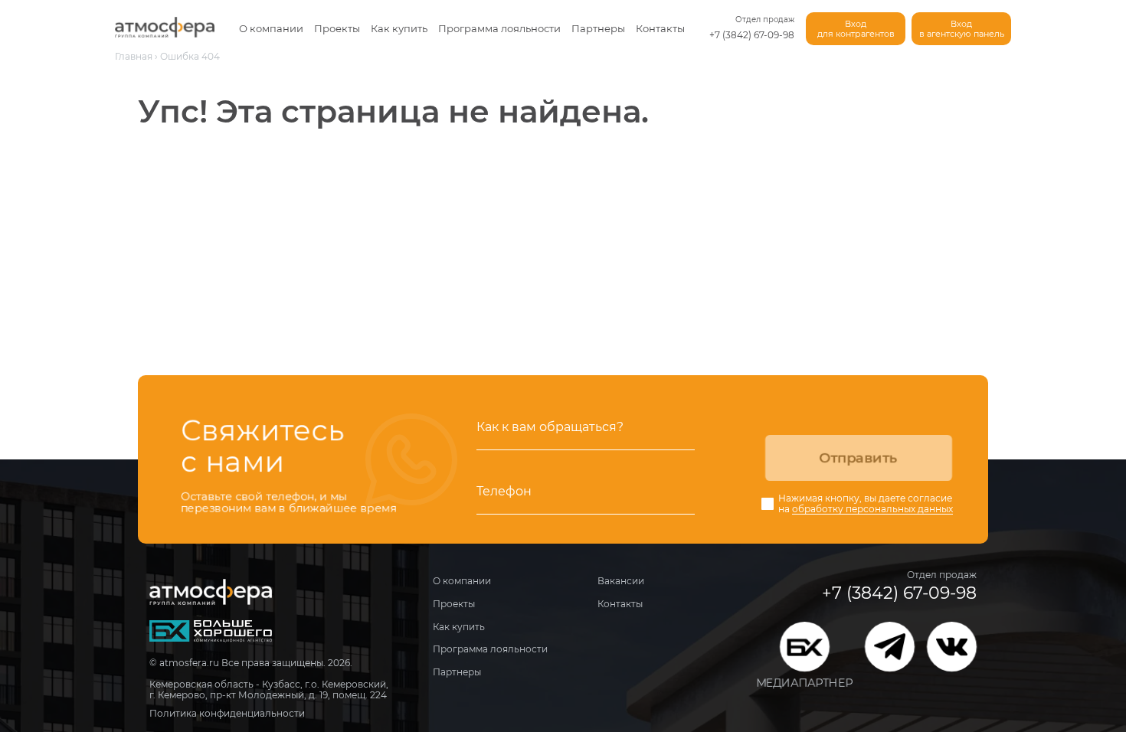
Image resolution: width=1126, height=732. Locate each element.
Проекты (337, 28)
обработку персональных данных (872, 509)
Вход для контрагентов (856, 28)
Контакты (660, 28)
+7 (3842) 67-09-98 (751, 35)
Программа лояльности (499, 28)
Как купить (399, 28)
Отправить (858, 457)
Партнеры (598, 28)
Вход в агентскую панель (961, 28)
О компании (271, 28)
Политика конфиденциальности (227, 713)
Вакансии (620, 581)
